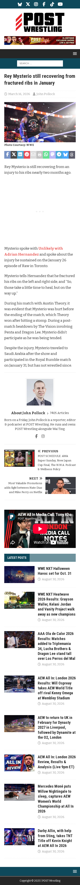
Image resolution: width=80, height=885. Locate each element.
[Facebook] (44, 4)
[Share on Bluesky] (65, 155)
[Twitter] (28, 4)
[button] (74, 53)
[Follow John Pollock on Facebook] (36, 436)
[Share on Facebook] (7, 155)
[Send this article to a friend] (33, 155)
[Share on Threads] (72, 155)
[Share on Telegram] (59, 155)
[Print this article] (39, 155)
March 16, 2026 (19, 94)
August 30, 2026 (53, 579)
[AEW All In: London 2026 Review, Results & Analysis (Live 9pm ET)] (19, 762)
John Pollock (45, 94)
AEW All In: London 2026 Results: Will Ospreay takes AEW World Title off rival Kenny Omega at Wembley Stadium (57, 688)
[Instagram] (36, 4)
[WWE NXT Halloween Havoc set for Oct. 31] (19, 574)
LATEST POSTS (16, 557)
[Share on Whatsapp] (46, 155)
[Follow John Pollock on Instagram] (41, 436)
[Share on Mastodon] (52, 155)
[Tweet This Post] (14, 155)
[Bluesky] (19, 4)
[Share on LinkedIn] (20, 155)
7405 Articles (59, 413)
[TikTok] (52, 4)
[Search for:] (40, 63)
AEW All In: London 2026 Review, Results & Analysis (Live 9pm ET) (57, 762)
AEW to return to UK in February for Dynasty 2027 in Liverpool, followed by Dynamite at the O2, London (57, 727)
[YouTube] (60, 4)
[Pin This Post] (27, 155)
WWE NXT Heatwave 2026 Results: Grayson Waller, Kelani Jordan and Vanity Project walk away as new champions (57, 604)
